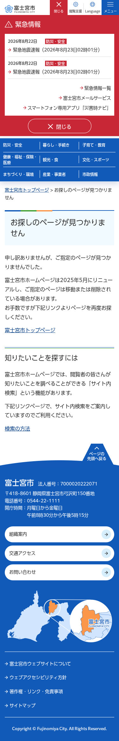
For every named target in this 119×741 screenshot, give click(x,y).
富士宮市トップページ (27, 190)
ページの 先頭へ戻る (96, 456)
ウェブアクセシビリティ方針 (38, 677)
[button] (58, 7)
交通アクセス (22, 553)
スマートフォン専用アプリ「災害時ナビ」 (69, 108)
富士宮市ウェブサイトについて (40, 663)
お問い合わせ (22, 572)
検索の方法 (17, 428)
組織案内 (18, 534)
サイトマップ (23, 705)
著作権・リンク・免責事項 (36, 691)
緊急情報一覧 (97, 88)
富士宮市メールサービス (87, 98)
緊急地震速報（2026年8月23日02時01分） (57, 50)
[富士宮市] (20, 9)
